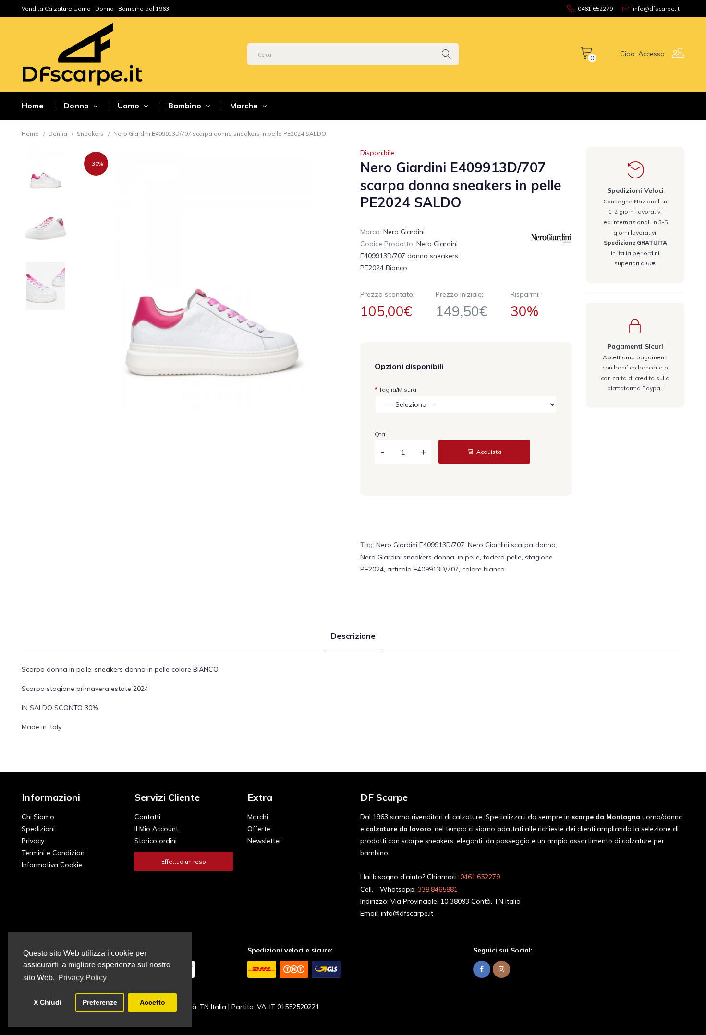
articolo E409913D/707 (423, 569)
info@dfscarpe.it (407, 913)
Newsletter (264, 840)
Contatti (147, 816)
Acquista (488, 451)
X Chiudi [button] (47, 1002)
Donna (77, 105)
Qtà (380, 434)
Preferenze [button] (100, 1002)
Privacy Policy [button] (82, 978)
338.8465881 (438, 889)
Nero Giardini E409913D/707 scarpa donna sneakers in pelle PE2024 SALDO (219, 133)
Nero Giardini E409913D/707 (420, 544)
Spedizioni (38, 828)
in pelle (469, 557)
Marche (245, 105)
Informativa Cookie (52, 864)
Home (33, 105)
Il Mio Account (156, 828)
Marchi (257, 816)
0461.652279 (480, 876)
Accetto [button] (152, 1002)
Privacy (33, 840)
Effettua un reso (183, 861)
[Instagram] (501, 969)
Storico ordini (155, 840)
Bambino (185, 105)
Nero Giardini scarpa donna (512, 544)
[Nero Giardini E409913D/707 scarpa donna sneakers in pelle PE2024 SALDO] (46, 171)
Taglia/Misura (397, 389)
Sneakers (90, 133)
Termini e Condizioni (54, 852)
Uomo (129, 105)
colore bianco (483, 569)
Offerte (258, 828)
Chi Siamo (38, 816)
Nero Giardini (404, 231)
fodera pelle (502, 557)
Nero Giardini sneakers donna (407, 557)
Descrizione (353, 636)
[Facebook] (481, 969)
